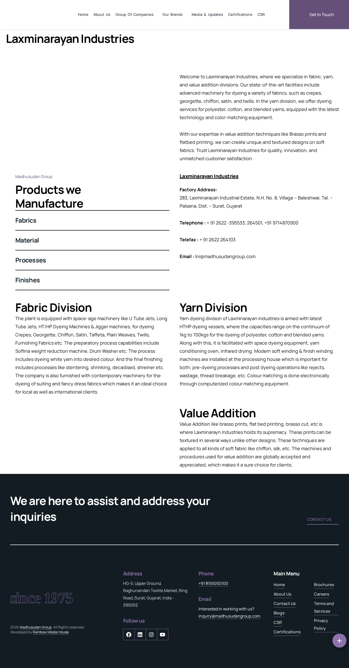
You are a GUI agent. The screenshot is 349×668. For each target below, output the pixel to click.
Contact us (319, 519)
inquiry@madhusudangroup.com (229, 616)
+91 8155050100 (213, 583)
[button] (92, 220)
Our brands (172, 14)
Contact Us (285, 603)
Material (27, 240)
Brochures (324, 584)
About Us (102, 14)
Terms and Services (324, 607)
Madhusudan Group (36, 627)
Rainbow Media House (51, 631)
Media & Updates (207, 14)
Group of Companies (134, 14)
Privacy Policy (321, 624)
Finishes (27, 279)
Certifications (240, 14)
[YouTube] (162, 636)
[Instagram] (151, 636)
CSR (261, 14)
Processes (30, 260)
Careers (321, 594)
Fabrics (25, 220)
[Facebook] (129, 636)
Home (83, 14)
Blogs (279, 613)
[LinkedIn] (140, 636)
